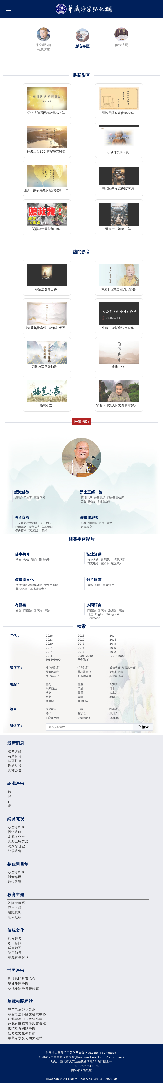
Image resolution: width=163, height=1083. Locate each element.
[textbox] (89, 727)
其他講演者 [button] (37, 588)
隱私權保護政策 (81, 1070)
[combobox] (99, 727)
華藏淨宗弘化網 (84, 9)
